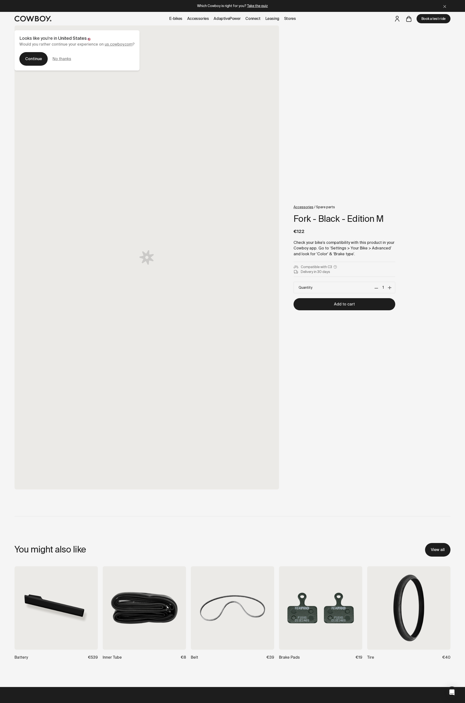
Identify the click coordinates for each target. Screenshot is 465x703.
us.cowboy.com (118, 44)
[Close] (444, 6)
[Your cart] (409, 18)
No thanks (62, 58)
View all (438, 549)
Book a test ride (433, 18)
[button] (452, 692)
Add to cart (344, 304)
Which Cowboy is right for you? (232, 6)
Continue (33, 58)
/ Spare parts (314, 207)
